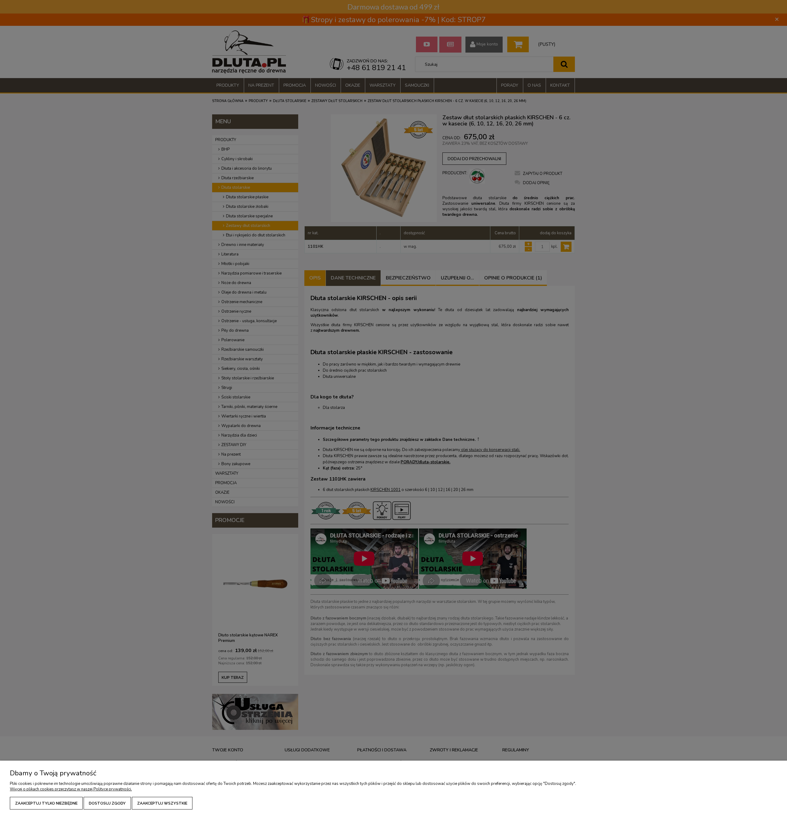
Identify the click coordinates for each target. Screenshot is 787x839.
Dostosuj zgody (107, 803)
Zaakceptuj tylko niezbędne (46, 803)
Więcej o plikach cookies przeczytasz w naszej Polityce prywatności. (71, 789)
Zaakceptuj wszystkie (162, 803)
